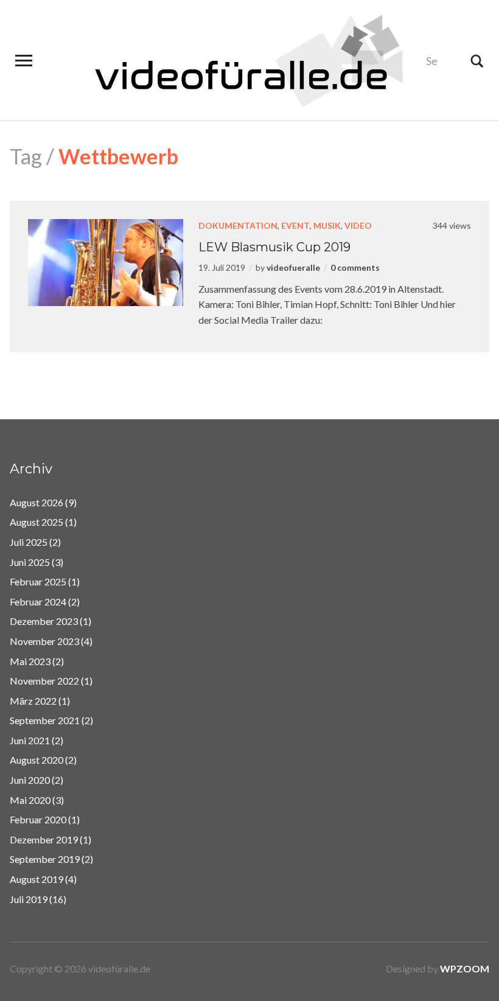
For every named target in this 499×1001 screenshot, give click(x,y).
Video (358, 225)
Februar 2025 (38, 581)
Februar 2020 (38, 819)
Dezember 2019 (44, 839)
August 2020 (36, 760)
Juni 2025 (30, 562)
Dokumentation (237, 225)
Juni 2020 (30, 780)
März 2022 (33, 700)
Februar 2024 (38, 601)
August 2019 (36, 879)
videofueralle (293, 267)
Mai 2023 (30, 661)
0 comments (355, 267)
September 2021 (45, 720)
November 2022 (44, 680)
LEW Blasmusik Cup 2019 (274, 247)
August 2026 (36, 502)
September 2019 (45, 859)
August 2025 (36, 522)
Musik (327, 225)
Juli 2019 (28, 899)
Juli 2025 (28, 542)
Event (295, 225)
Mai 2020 (30, 800)
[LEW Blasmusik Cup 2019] (105, 261)
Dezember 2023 (44, 621)
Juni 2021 (30, 740)
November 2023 (44, 641)
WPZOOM (464, 968)
